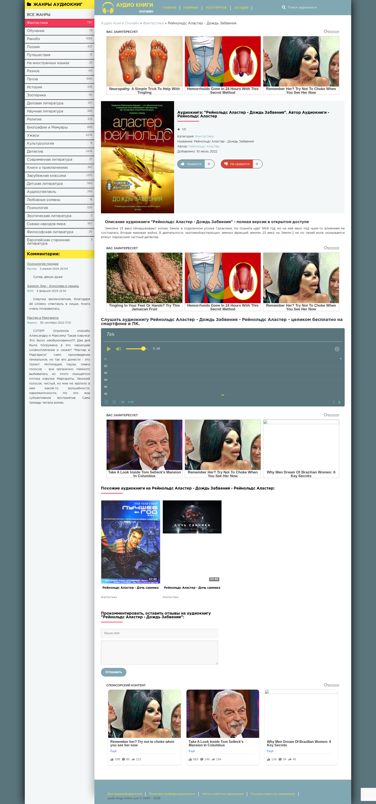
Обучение (35, 31)
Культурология (40, 143)
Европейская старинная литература (48, 242)
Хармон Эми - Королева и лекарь (53, 286)
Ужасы (33, 135)
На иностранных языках (48, 63)
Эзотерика (36, 95)
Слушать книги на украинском (273, 794)
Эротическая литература (49, 216)
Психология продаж (43, 264)
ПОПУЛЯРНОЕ (216, 8)
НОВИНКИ (190, 8)
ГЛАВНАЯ (169, 8)
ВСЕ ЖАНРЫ (38, 15)
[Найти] (283, 7)
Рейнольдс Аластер (204, 146)
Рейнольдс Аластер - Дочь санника (130, 588)
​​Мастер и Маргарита (43, 318)
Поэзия (33, 47)
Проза (32, 79)
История (34, 87)
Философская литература (50, 232)
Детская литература (45, 184)
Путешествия (38, 55)
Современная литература (49, 159)
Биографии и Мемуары (47, 127)
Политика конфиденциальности (172, 794)
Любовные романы (43, 200)
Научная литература (45, 111)
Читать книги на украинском (222, 794)
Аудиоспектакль (41, 192)
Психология (37, 208)
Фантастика (37, 23)
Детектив (35, 151)
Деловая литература (45, 103)
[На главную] (128, 7)
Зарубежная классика (46, 175)
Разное (33, 71)
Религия (34, 119)
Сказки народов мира (46, 224)
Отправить (113, 672)
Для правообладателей (124, 794)
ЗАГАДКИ (241, 8)
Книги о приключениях (47, 167)
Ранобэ (33, 39)
